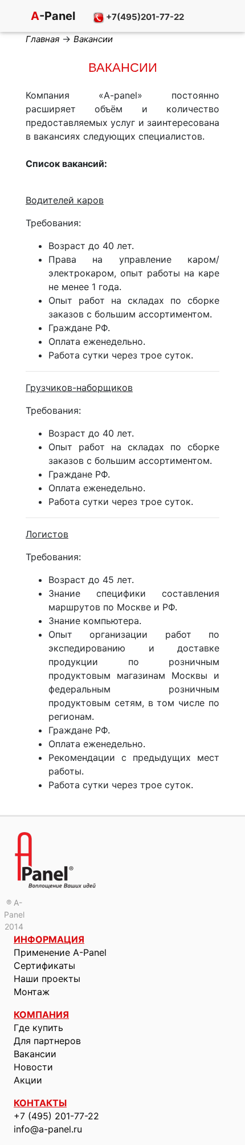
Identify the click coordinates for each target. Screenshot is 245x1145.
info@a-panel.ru (48, 1129)
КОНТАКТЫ (40, 1103)
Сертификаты (44, 965)
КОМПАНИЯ (41, 1014)
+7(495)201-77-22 (144, 16)
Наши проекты (47, 978)
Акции (28, 1080)
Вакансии (35, 1054)
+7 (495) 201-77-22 (56, 1116)
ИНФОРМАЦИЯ (49, 939)
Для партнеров (47, 1040)
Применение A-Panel (60, 952)
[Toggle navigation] (11, 17)
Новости (33, 1067)
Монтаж (32, 991)
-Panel (51, 16)
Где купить (38, 1027)
